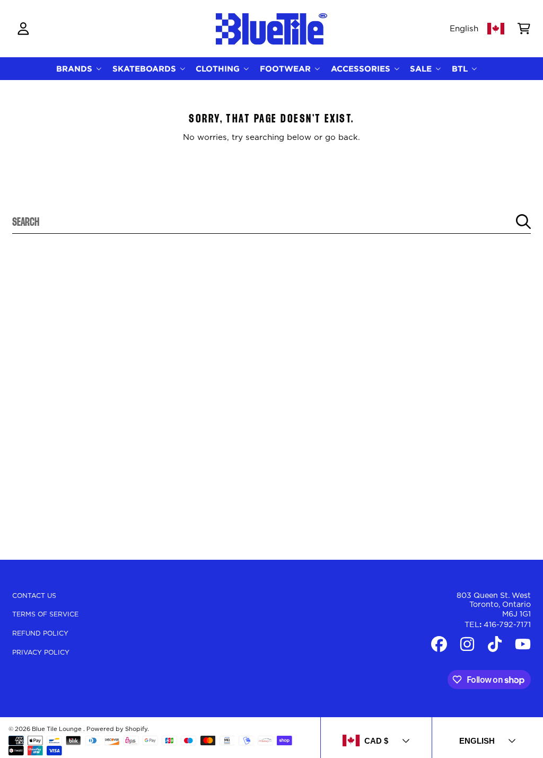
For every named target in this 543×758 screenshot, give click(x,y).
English (464, 29)
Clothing (219, 68)
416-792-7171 (507, 625)
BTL (461, 68)
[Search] (523, 221)
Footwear (286, 68)
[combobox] (271, 221)
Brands (75, 68)
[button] (524, 28)
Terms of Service (45, 614)
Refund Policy (40, 633)
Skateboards (145, 68)
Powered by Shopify (116, 729)
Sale (422, 68)
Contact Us (34, 596)
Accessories (362, 68)
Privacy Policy (40, 652)
